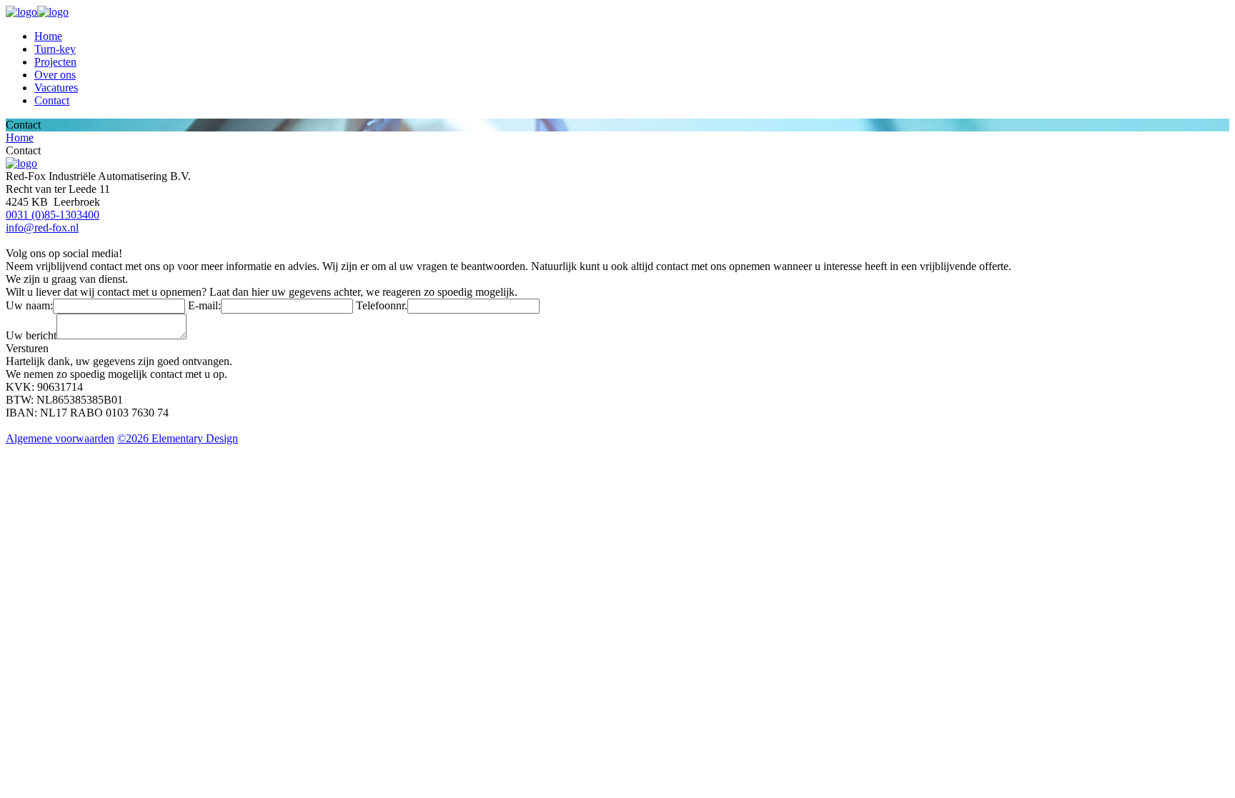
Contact (51, 100)
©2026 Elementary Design (177, 438)
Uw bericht (31, 335)
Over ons (55, 75)
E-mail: (204, 305)
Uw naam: (29, 305)
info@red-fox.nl (42, 227)
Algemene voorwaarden (60, 438)
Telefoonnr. (381, 305)
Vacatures (56, 87)
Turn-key (55, 49)
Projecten (55, 62)
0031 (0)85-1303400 (52, 215)
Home (48, 36)
